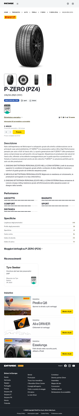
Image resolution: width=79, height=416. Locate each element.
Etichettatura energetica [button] (12, 117)
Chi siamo (31, 392)
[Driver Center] (9, 4)
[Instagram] (69, 365)
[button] (7, 109)
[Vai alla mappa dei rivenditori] (68, 4)
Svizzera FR (8, 397)
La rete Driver (32, 395)
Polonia (6, 389)
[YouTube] (73, 365)
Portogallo (7, 386)
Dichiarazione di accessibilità (60, 392)
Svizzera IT (7, 395)
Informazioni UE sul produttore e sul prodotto (17, 121)
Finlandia (7, 403)
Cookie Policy (45, 413)
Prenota (18, 132)
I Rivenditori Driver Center (36, 383)
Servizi (30, 375)
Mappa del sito (56, 383)
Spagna (6, 383)
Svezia (6, 377)
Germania (7, 380)
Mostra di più (67, 311)
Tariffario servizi (56, 389)
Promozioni (31, 378)
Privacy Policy (21, 413)
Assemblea (55, 380)
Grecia (6, 400)
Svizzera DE (8, 392)
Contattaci (54, 375)
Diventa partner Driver (58, 378)
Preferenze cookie (56, 413)
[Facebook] (65, 365)
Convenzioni (55, 386)
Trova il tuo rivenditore (35, 380)
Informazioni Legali (33, 413)
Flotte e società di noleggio (37, 389)
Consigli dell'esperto (34, 386)
